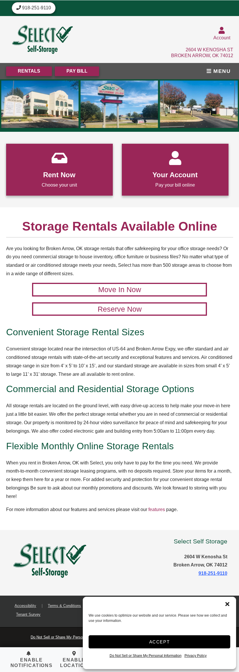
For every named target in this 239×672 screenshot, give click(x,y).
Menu (221, 71)
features (156, 509)
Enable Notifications (31, 662)
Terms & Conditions (64, 605)
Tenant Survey (28, 614)
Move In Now (119, 289)
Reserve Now (120, 309)
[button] (227, 604)
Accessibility (25, 605)
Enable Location (74, 662)
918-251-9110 (212, 573)
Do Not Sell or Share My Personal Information (146, 656)
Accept (159, 641)
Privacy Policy (195, 656)
